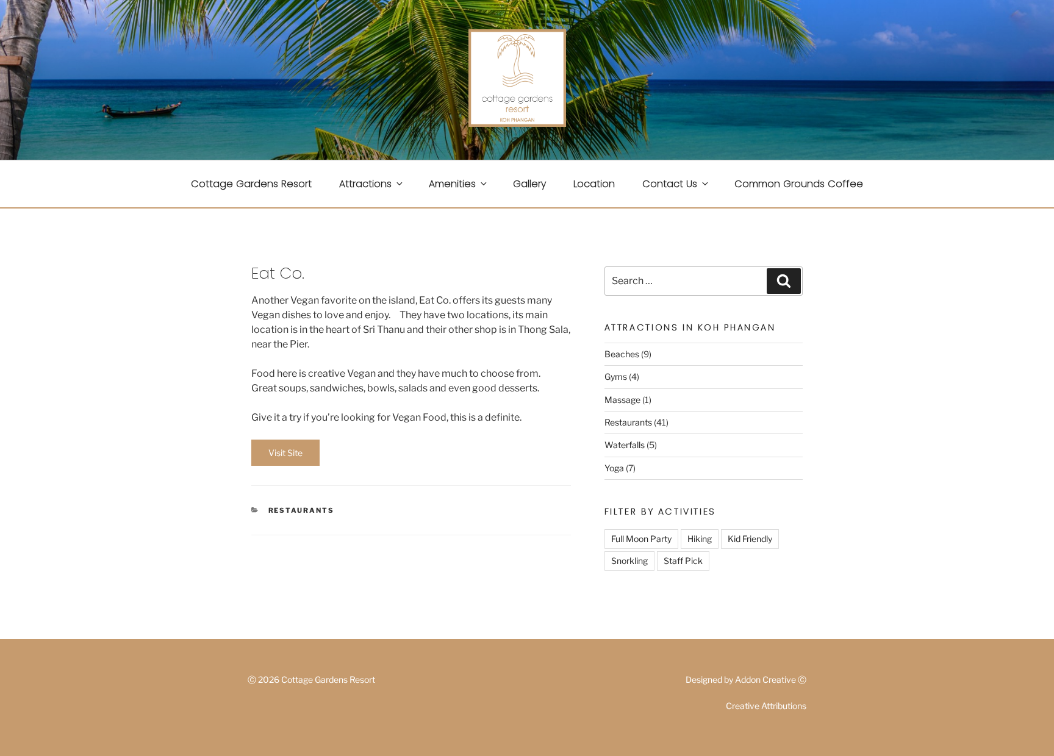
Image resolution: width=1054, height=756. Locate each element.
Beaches (621, 354)
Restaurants (301, 510)
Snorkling (629, 560)
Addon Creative (765, 679)
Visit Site (285, 453)
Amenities (452, 184)
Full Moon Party (641, 538)
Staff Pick (683, 560)
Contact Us (669, 184)
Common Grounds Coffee (798, 184)
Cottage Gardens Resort (251, 184)
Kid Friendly (750, 538)
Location (594, 184)
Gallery (529, 184)
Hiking (699, 538)
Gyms (615, 376)
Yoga (614, 468)
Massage (622, 399)
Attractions (365, 184)
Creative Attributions (766, 706)
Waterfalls (624, 445)
